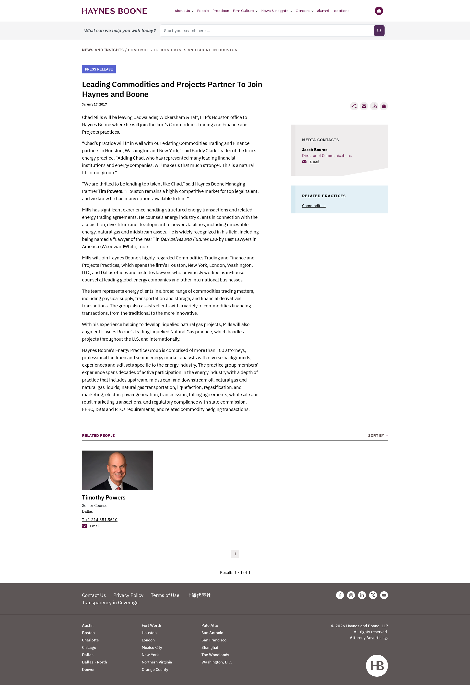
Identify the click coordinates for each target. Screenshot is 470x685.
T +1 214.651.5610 (100, 519)
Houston (149, 632)
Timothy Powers (104, 497)
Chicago (89, 647)
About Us (182, 10)
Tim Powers (110, 191)
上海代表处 (199, 595)
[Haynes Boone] (114, 11)
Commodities (314, 205)
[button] (384, 106)
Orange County (155, 669)
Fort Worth (151, 625)
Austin (88, 625)
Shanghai (209, 647)
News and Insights (103, 49)
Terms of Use (165, 595)
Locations (341, 10)
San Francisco (213, 640)
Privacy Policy (128, 595)
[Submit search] (379, 30)
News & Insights (274, 10)
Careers (303, 10)
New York (150, 654)
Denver (88, 669)
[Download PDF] (374, 106)
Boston (88, 632)
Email (314, 161)
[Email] (364, 106)
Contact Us (94, 595)
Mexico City (152, 647)
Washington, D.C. (216, 662)
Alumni (323, 10)
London (148, 640)
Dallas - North (94, 662)
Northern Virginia (157, 662)
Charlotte (90, 640)
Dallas (87, 511)
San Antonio (212, 632)
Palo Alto (209, 625)
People (203, 10)
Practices (221, 10)
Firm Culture (243, 10)
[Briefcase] (378, 11)
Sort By (376, 435)
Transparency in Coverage (110, 602)
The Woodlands (215, 654)
